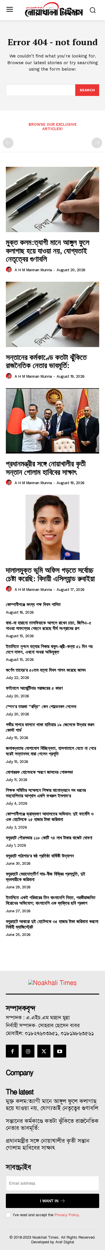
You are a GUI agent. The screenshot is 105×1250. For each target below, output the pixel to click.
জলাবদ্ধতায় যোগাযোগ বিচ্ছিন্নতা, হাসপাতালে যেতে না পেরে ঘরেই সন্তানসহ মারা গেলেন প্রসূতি (51, 751)
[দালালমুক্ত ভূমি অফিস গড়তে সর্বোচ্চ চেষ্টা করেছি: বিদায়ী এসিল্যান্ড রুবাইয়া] (52, 527)
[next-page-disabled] (97, 143)
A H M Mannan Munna (33, 270)
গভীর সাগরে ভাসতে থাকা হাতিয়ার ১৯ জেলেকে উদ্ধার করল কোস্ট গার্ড (50, 727)
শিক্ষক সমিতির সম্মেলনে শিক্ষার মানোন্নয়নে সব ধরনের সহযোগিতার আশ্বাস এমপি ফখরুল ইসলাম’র (46, 793)
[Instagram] (28, 1051)
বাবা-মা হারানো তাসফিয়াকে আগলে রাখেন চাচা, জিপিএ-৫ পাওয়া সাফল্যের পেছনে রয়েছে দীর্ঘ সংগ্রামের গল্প (48, 625)
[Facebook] (12, 1051)
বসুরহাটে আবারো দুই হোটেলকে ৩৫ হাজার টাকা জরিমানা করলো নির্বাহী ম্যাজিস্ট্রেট (52, 924)
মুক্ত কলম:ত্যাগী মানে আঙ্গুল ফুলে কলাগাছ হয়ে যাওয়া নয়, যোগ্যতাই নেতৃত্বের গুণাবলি (47, 250)
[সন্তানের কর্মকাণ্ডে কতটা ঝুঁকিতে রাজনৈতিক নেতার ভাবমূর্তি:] (52, 314)
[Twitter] (43, 1051)
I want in (49, 1200)
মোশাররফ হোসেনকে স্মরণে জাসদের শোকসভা (39, 772)
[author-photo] (9, 270)
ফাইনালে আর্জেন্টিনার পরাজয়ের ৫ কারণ (34, 688)
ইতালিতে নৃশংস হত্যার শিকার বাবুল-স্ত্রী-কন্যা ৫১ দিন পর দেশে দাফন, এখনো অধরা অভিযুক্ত (49, 649)
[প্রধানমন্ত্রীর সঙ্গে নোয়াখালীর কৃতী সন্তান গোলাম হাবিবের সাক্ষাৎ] (52, 421)
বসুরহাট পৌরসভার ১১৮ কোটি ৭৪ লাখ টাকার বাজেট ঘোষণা (49, 838)
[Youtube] (59, 1051)
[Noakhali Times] (54, 9)
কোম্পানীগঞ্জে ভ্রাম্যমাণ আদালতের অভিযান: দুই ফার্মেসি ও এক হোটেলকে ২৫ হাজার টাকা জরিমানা (50, 816)
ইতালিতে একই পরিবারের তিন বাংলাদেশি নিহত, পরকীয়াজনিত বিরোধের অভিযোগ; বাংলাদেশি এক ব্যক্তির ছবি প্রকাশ (50, 900)
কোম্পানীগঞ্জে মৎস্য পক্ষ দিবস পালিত (33, 604)
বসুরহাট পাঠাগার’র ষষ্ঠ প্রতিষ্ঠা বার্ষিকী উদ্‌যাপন (40, 856)
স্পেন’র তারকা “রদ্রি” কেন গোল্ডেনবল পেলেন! (41, 706)
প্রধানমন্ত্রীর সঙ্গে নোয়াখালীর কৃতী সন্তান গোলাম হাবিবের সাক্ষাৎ (46, 467)
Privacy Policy (67, 1214)
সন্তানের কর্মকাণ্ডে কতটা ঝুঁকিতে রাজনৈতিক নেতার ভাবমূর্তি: (46, 361)
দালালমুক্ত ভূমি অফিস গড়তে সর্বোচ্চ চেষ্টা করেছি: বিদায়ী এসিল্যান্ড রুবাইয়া (50, 574)
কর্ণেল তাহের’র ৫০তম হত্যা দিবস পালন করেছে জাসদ (46, 670)
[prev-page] (8, 143)
